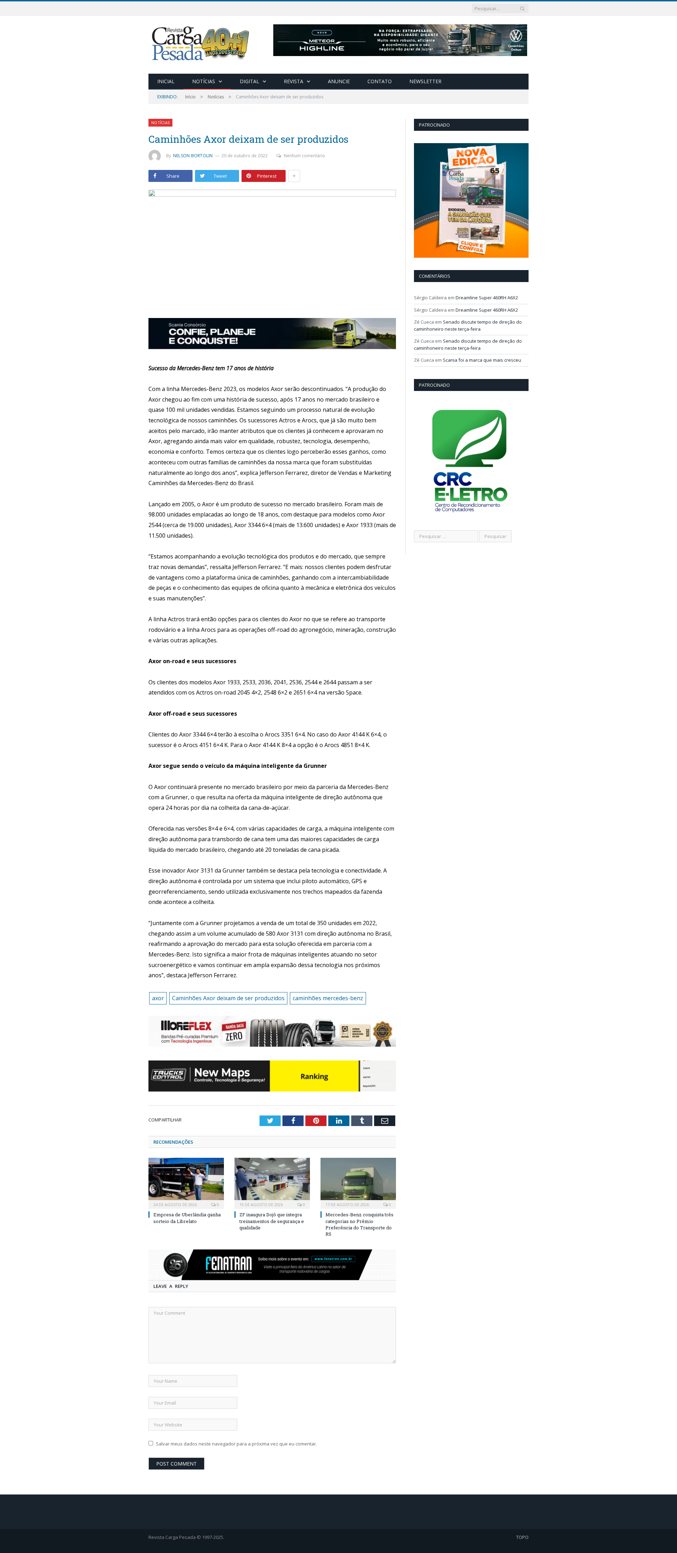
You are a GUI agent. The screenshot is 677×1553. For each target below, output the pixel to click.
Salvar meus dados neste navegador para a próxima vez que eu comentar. (236, 1444)
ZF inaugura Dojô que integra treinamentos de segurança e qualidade (271, 1220)
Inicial (166, 81)
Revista (293, 81)
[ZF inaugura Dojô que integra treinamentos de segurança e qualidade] (272, 1182)
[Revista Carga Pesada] (201, 43)
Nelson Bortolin (193, 156)
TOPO (522, 1537)
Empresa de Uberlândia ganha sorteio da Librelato (187, 1217)
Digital (249, 81)
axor (158, 998)
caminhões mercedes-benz (328, 998)
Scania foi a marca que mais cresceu (482, 360)
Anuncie (339, 81)
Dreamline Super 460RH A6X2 (487, 297)
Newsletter (425, 81)
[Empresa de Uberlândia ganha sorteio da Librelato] (186, 1182)
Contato (379, 81)
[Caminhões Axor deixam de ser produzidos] (272, 249)
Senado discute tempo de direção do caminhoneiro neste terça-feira (468, 325)
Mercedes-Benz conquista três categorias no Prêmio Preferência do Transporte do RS (359, 1224)
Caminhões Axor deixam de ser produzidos (228, 998)
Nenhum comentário (304, 156)
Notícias (203, 81)
